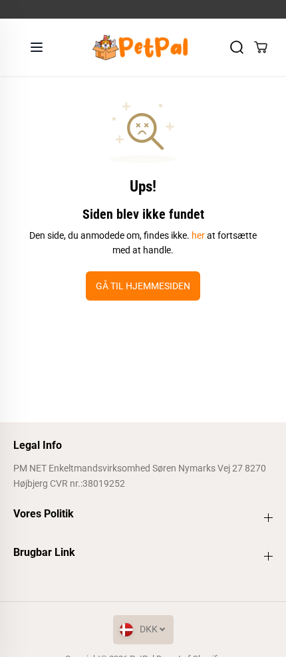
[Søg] (237, 47)
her (198, 235)
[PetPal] (140, 47)
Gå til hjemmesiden (143, 286)
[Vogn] (261, 47)
